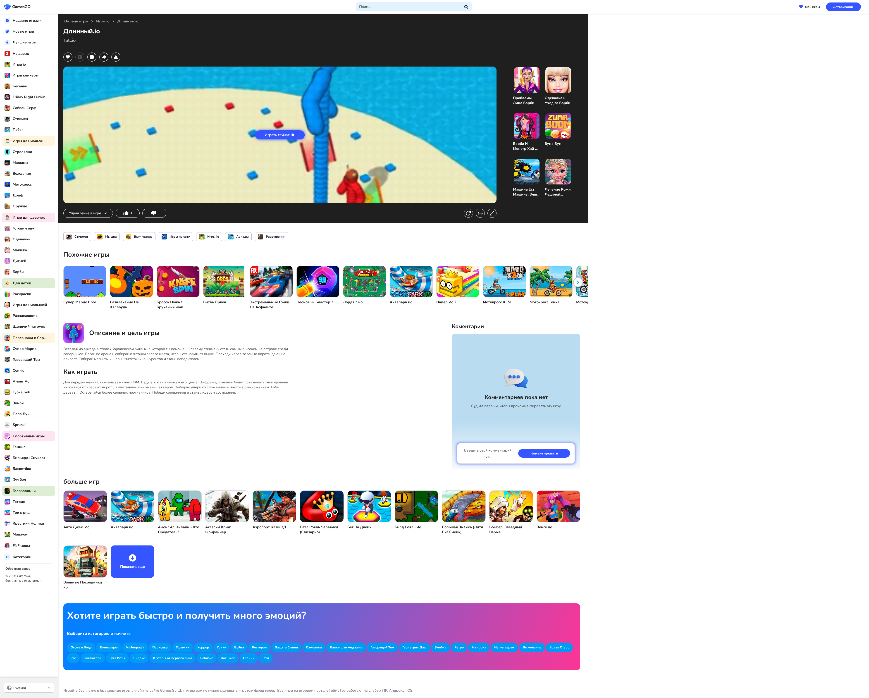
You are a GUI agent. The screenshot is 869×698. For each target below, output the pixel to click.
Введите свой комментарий (487, 453)
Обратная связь (17, 569)
